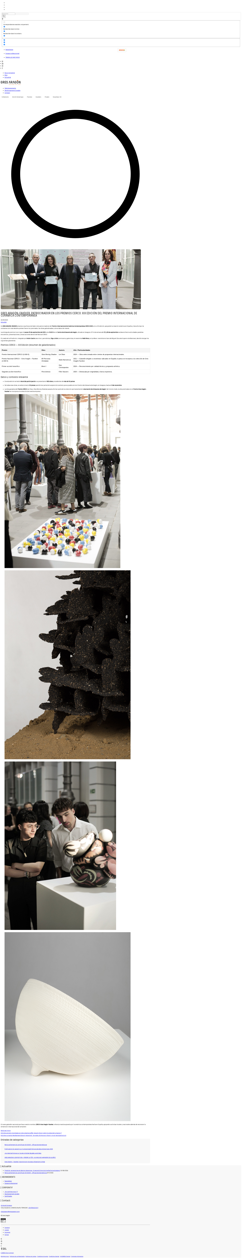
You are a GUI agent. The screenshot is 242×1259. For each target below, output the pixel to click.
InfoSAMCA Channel (65, 1256)
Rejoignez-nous (5, 1256)
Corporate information (77, 1256)
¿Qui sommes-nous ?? (11, 1192)
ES (2, 61)
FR (2, 66)
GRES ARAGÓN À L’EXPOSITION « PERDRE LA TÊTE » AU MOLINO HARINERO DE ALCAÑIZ (30, 1157)
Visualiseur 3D (57, 97)
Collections (5, 97)
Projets (47, 97)
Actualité (4, 322)
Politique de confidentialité (17, 1256)
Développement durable (12, 1194)
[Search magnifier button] (4, 16)
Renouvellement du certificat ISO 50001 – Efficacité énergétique (26, 1145)
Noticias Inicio (6, 1130)
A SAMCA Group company (7, 1253)
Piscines (29, 97)
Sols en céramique (17, 97)
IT (2, 68)
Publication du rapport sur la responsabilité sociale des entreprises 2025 (29, 1149)
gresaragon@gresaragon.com (10, 1211)
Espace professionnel (11, 1183)
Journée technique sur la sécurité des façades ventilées (23, 1153)
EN (2, 63)
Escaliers (38, 97)
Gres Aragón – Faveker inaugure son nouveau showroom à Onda (25, 1162)
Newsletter (8, 1181)
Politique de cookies (31, 1256)
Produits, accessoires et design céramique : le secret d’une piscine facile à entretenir (32, 1170)
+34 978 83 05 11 (33, 1208)
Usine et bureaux (6, 1205)
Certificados (8, 1196)
